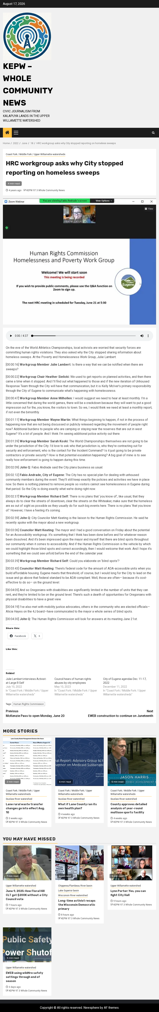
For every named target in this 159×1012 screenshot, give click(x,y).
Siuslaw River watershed (19, 799)
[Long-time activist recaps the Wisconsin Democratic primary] (79, 862)
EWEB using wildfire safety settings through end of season (24, 977)
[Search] (153, 133)
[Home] (7, 133)
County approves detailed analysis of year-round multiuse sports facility (129, 808)
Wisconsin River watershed (73, 895)
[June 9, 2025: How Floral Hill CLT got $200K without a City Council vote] (27, 862)
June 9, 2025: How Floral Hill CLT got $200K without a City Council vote (27, 895)
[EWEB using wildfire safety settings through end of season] (27, 944)
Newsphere (91, 1007)
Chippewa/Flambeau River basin (75, 885)
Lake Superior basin (68, 890)
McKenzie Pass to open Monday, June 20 (35, 713)
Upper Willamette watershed (21, 885)
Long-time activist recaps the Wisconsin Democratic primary (76, 905)
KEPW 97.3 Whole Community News (45, 190)
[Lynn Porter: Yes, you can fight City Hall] (132, 862)
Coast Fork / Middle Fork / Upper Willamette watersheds (35, 154)
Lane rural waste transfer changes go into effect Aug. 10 (25, 808)
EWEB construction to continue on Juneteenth (120, 713)
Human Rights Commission (28, 704)
